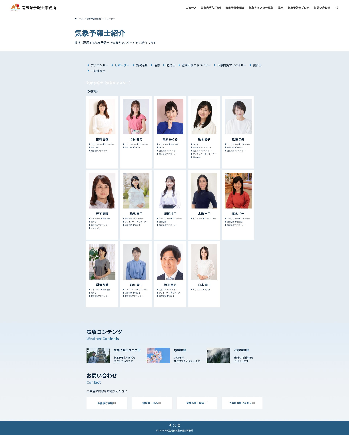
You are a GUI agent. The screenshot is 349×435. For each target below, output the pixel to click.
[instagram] (178, 425)
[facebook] (170, 425)
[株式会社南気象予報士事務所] (33, 7)
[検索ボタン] (336, 7)
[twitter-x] (174, 425)
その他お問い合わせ (240, 403)
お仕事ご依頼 (105, 403)
